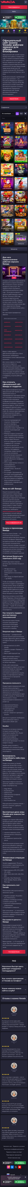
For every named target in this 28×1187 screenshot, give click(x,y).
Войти (14, 11)
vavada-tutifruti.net (7, 342)
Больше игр (14, 249)
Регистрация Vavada (14, 952)
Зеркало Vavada (14, 98)
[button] (2, 24)
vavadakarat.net (7, 322)
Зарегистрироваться (14, 7)
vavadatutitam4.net (18, 346)
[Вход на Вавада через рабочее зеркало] (14, 272)
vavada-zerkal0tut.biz (8, 338)
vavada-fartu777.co (18, 330)
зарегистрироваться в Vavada (12, 511)
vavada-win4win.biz (18, 342)
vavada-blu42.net (7, 326)
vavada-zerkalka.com (19, 338)
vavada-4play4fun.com (8, 346)
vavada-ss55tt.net (7, 334)
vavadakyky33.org (18, 326)
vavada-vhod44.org (18, 334)
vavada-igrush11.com (19, 322)
